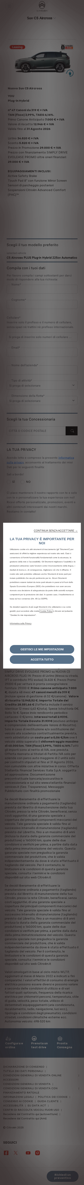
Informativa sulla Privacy (20, 623)
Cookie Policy (46, 611)
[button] (56, 530)
